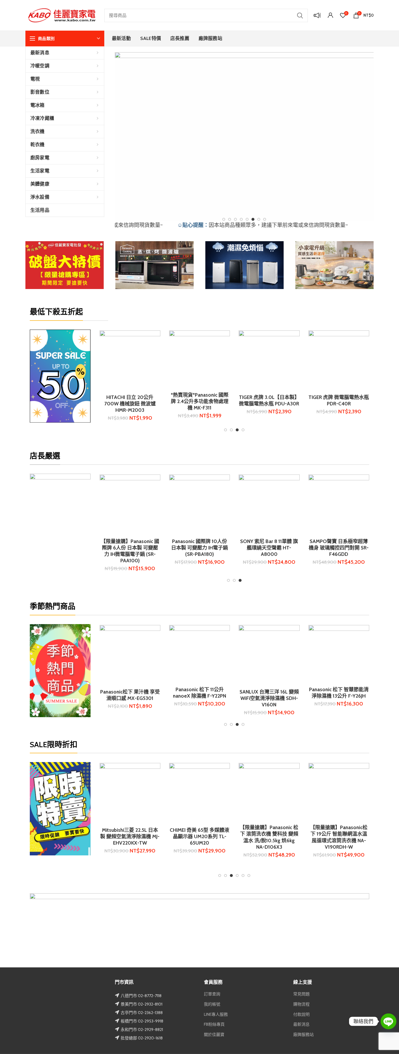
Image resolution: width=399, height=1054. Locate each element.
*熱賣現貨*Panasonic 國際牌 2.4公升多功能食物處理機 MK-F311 (130, 401)
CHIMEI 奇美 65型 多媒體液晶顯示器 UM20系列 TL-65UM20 (199, 836)
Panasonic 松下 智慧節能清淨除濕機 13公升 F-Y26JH (235, 693)
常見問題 (301, 994)
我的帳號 (212, 1004)
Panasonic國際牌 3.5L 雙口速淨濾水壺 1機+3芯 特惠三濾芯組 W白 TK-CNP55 (274, 547)
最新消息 (301, 1024)
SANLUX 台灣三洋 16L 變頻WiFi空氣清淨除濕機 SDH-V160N (165, 698)
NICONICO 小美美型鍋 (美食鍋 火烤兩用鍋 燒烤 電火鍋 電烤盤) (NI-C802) (136, 547)
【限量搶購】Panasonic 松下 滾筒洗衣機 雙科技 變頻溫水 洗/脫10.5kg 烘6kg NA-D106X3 (269, 837)
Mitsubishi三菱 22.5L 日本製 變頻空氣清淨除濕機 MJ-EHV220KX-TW (129, 836)
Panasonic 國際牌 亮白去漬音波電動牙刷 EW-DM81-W (205, 510)
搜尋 (300, 15)
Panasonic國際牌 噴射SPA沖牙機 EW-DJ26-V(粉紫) (344, 544)
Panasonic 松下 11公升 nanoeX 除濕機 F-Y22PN (96, 693)
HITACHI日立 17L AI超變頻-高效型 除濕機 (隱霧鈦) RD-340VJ (305, 698)
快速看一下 (156, 339)
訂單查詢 (212, 994)
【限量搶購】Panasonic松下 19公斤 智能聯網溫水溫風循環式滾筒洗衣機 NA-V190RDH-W (338, 837)
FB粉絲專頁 (214, 1024)
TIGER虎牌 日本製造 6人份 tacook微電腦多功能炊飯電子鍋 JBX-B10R (339, 401)
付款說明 (301, 1014)
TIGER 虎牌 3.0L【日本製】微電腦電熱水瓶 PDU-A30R (199, 400)
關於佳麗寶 (214, 1034)
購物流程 (301, 1004)
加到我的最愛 (156, 353)
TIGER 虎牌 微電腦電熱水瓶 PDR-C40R (269, 400)
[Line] (388, 1021)
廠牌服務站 (303, 1034)
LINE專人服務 (216, 1014)
